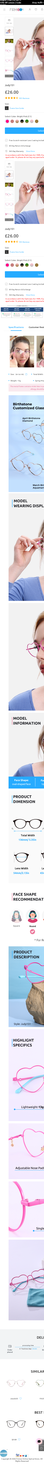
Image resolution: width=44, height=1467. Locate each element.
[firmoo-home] (16, 9)
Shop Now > (38, 2)
